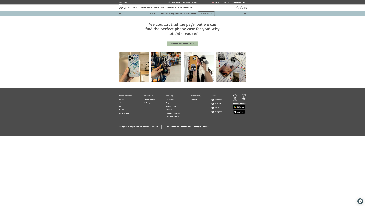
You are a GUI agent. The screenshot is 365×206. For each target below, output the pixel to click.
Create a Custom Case (182, 43)
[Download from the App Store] (239, 112)
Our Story (223, 2)
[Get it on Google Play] (239, 107)
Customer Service (238, 2)
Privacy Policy (186, 127)
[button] (360, 201)
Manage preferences (201, 127)
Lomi (125, 2)
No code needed (206, 14)
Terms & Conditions (172, 127)
